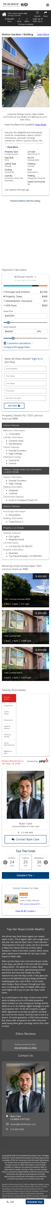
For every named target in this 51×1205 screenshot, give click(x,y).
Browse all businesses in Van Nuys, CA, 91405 (13, 762)
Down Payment (10, 327)
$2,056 (43, 292)
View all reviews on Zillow (25, 1047)
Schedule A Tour (24, 875)
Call (11, 1201)
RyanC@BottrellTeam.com (23, 1124)
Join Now (12, 405)
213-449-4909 (27, 832)
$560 (44, 305)
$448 (44, 296)
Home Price (8, 311)
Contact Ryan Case (27, 839)
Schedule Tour (34, 1201)
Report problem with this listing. (25, 201)
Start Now (40, 124)
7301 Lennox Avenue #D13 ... (30, 904)
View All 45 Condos (25, 911)
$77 (45, 301)
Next (46, 862)
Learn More (43, 34)
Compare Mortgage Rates (17, 347)
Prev (5, 862)
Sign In (36, 358)
